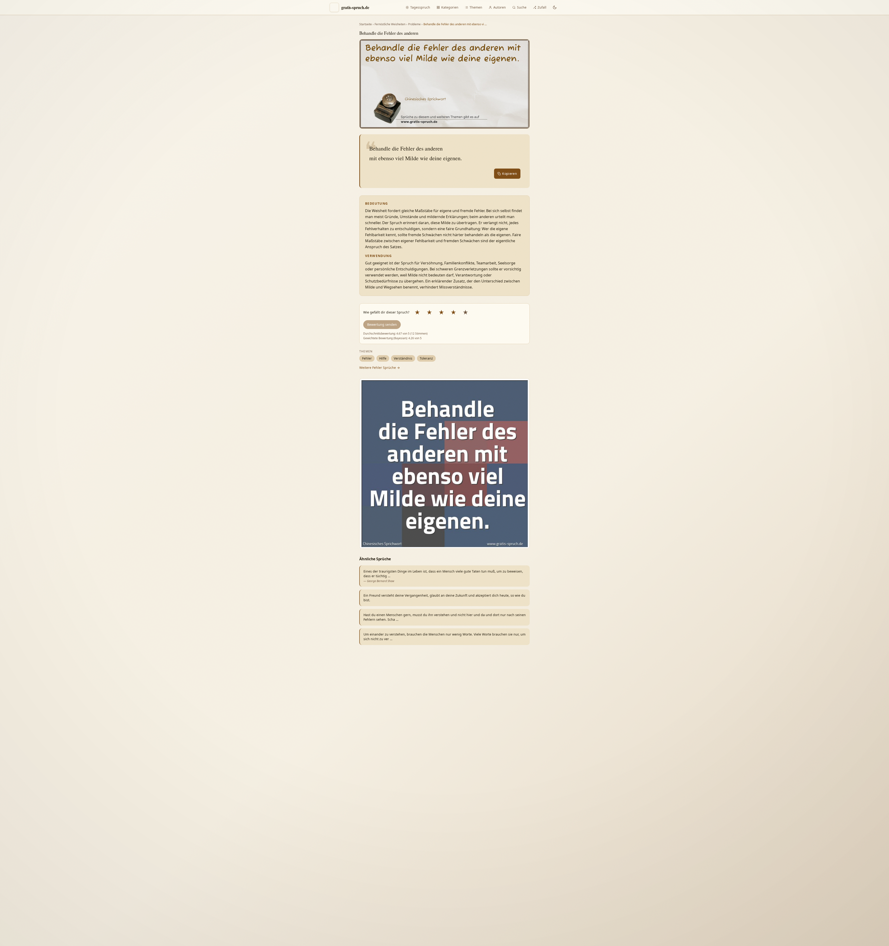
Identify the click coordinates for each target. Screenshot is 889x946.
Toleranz (426, 358)
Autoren (499, 7)
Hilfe (382, 358)
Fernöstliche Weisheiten (390, 24)
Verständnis (403, 358)
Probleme (414, 24)
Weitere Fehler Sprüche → (379, 367)
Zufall (542, 7)
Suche (521, 7)
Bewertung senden (382, 324)
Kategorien (449, 7)
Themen (476, 7)
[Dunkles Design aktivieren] (554, 7)
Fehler (367, 358)
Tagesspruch (420, 7)
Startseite (365, 24)
